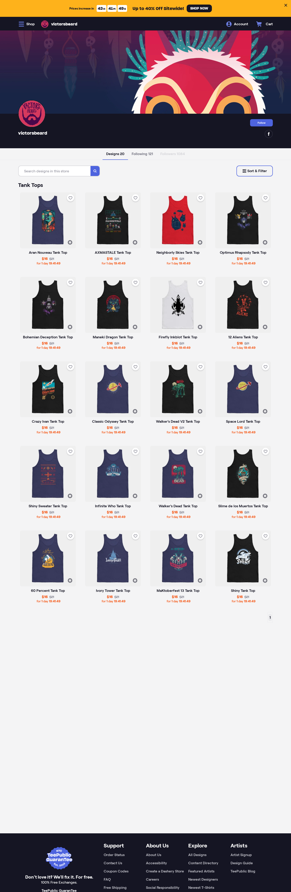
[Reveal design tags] (70, 242)
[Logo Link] (44, 24)
